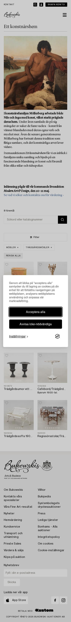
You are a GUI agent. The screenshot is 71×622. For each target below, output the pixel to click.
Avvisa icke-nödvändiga (36, 324)
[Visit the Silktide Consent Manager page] (57, 336)
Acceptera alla (35, 312)
